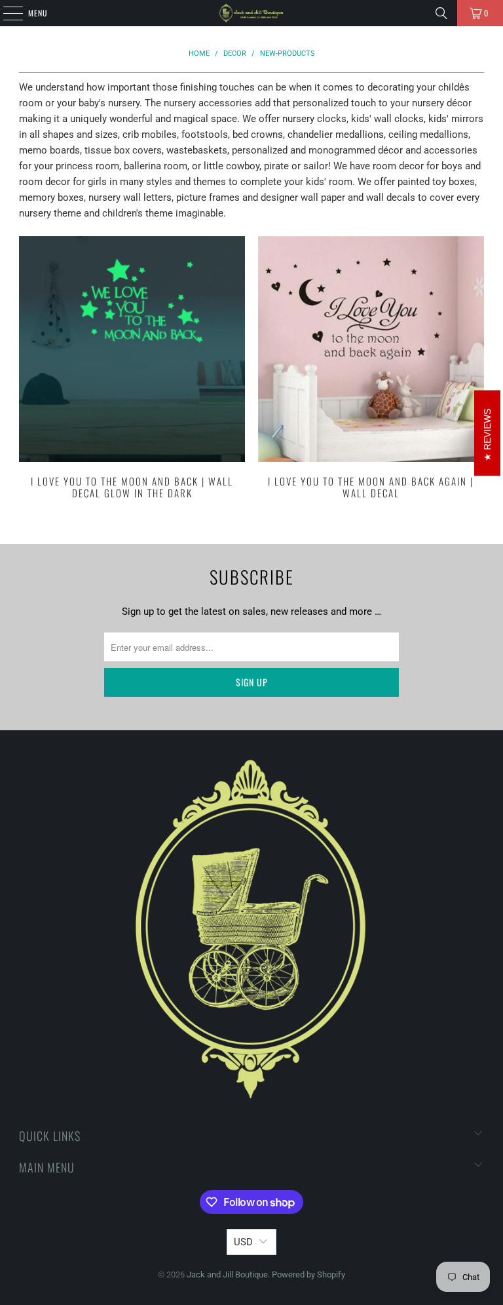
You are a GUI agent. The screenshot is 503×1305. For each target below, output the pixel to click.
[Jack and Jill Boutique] (251, 13)
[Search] (441, 13)
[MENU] (6, 13)
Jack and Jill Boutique (227, 1274)
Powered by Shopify (308, 1274)
